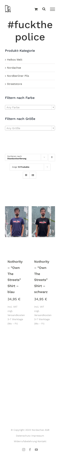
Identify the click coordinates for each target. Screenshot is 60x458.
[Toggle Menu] (52, 9)
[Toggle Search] (44, 9)
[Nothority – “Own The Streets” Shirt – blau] (16, 221)
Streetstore (14, 83)
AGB (47, 430)
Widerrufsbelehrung (25, 441)
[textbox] (30, 107)
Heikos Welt (14, 59)
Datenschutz (23, 435)
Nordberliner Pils (18, 75)
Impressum (37, 435)
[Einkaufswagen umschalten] (36, 9)
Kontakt (42, 441)
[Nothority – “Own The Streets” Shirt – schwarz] (43, 221)
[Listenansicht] (33, 175)
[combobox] (30, 107)
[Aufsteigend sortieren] (51, 157)
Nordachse (14, 67)
